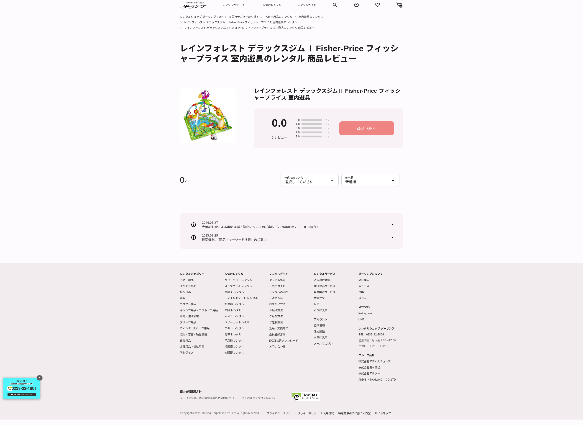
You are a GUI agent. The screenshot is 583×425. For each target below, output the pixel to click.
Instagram (365, 313)
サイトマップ (383, 413)
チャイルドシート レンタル (241, 298)
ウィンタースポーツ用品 (195, 328)
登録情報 (319, 325)
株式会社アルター (369, 373)
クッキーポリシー (308, 413)
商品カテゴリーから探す (244, 16)
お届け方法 (276, 310)
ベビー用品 (186, 280)
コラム (362, 298)
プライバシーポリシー (280, 413)
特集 (361, 292)
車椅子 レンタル (234, 292)
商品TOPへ (366, 128)
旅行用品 (185, 292)
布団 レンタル (233, 310)
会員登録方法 (277, 334)
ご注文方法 (276, 298)
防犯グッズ (186, 352)
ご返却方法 (276, 316)
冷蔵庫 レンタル (234, 346)
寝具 (182, 298)
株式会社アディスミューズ (374, 361)
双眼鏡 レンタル (234, 352)
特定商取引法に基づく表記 (354, 413)
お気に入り (320, 310)
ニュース (363, 286)
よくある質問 (277, 280)
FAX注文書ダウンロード (283, 340)
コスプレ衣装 (188, 304)
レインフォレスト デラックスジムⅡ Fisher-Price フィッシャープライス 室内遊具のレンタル (240, 22)
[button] (399, 5)
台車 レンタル (233, 334)
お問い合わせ (277, 346)
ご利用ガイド (277, 286)
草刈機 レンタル (234, 340)
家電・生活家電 (189, 316)
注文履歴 (319, 331)
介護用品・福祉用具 (192, 346)
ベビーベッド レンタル (238, 280)
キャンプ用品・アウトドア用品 (199, 310)
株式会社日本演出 (369, 367)
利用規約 (328, 413)
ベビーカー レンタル (237, 322)
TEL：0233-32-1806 (371, 334)
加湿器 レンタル (234, 304)
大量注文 (319, 298)
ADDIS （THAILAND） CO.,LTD (377, 379)
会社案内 (363, 280)
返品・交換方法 (278, 328)
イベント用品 (188, 286)
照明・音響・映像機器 (193, 334)
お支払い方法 (277, 304)
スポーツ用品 (188, 322)
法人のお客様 (322, 280)
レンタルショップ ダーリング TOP (201, 16)
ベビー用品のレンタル (278, 16)
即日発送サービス (324, 286)
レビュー (319, 304)
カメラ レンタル (234, 316)
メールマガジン (323, 343)
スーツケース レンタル (238, 286)
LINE (361, 319)
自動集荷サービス (324, 292)
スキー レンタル (234, 328)
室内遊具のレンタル (311, 16)
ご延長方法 (276, 322)
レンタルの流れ (278, 292)
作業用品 (185, 340)
